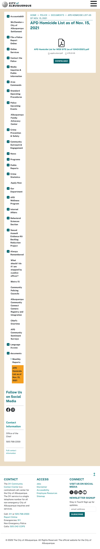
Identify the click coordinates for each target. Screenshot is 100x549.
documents (57, 15)
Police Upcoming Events (15, 106)
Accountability (17, 16)
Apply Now (16, 183)
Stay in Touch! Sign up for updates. (82, 503)
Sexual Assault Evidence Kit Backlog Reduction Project (16, 238)
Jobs (39, 484)
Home (33, 15)
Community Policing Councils (16, 290)
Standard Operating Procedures (16, 94)
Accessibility (43, 490)
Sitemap (41, 496)
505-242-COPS (17, 526)
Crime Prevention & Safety (15, 133)
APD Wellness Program (14, 200)
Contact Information (13, 424)
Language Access (15, 346)
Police (43, 15)
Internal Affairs (14, 211)
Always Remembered (17, 253)
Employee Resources (47, 493)
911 (19, 520)
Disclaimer (42, 487)
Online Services (14, 51)
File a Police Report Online (16, 40)
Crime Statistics (15, 175)
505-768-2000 (22, 514)
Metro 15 (15, 281)
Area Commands (15, 83)
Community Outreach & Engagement (16, 145)
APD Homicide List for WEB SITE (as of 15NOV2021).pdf (61, 49)
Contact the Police (16, 59)
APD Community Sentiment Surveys (16, 334)
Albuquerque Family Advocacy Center (17, 119)
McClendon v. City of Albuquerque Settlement (17, 27)
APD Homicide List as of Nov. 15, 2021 (17, 374)
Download (61, 61)
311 (10, 514)
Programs (15, 159)
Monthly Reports (16, 360)
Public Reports (14, 167)
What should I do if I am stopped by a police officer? (16, 268)
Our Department (16, 190)
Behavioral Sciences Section (15, 221)
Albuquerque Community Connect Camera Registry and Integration (17, 307)
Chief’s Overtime (15, 322)
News (13, 153)
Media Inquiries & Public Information (16, 71)
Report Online (10, 517)
